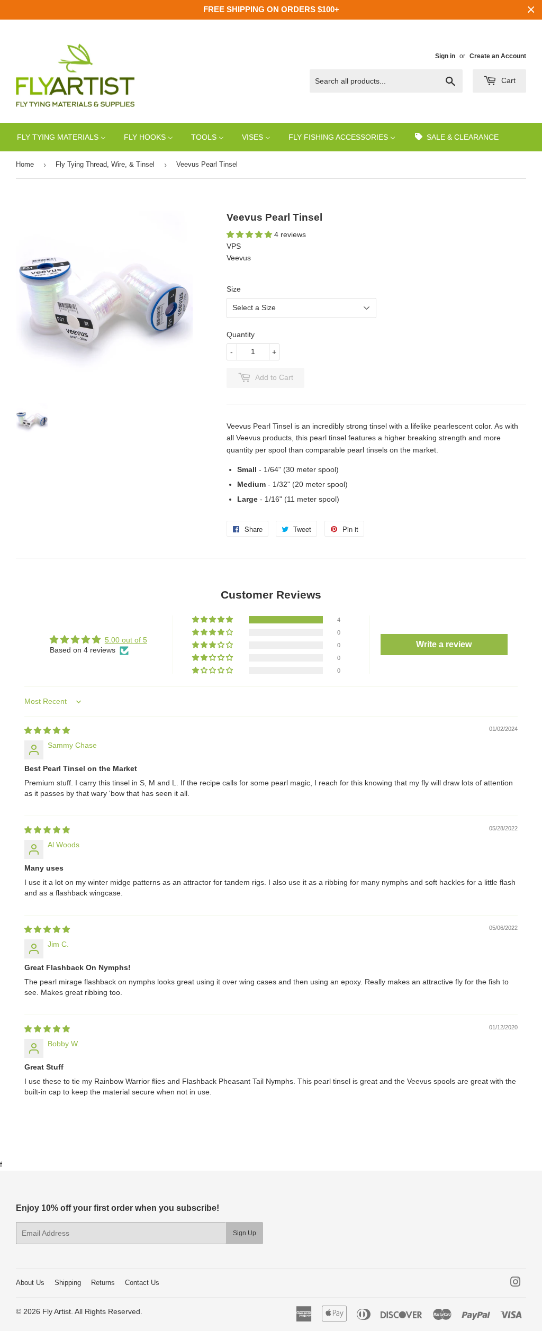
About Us (30, 1283)
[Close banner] (531, 10)
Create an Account (497, 56)
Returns (103, 1283)
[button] (250, 234)
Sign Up (244, 1233)
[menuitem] (61, 137)
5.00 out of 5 (126, 640)
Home (25, 164)
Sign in (445, 56)
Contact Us (142, 1283)
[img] (47, 730)
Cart (507, 80)
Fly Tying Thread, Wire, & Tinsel (105, 164)
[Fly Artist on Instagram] (515, 1283)
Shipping (68, 1283)
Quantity (241, 334)
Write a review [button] (444, 644)
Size (234, 289)
